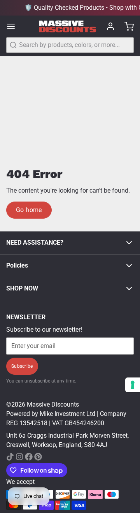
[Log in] (107, 26)
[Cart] (126, 26)
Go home (29, 210)
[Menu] (14, 26)
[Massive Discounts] (67, 26)
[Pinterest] (38, 457)
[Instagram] (19, 457)
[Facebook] (29, 457)
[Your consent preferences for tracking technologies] (132, 384)
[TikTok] (10, 457)
